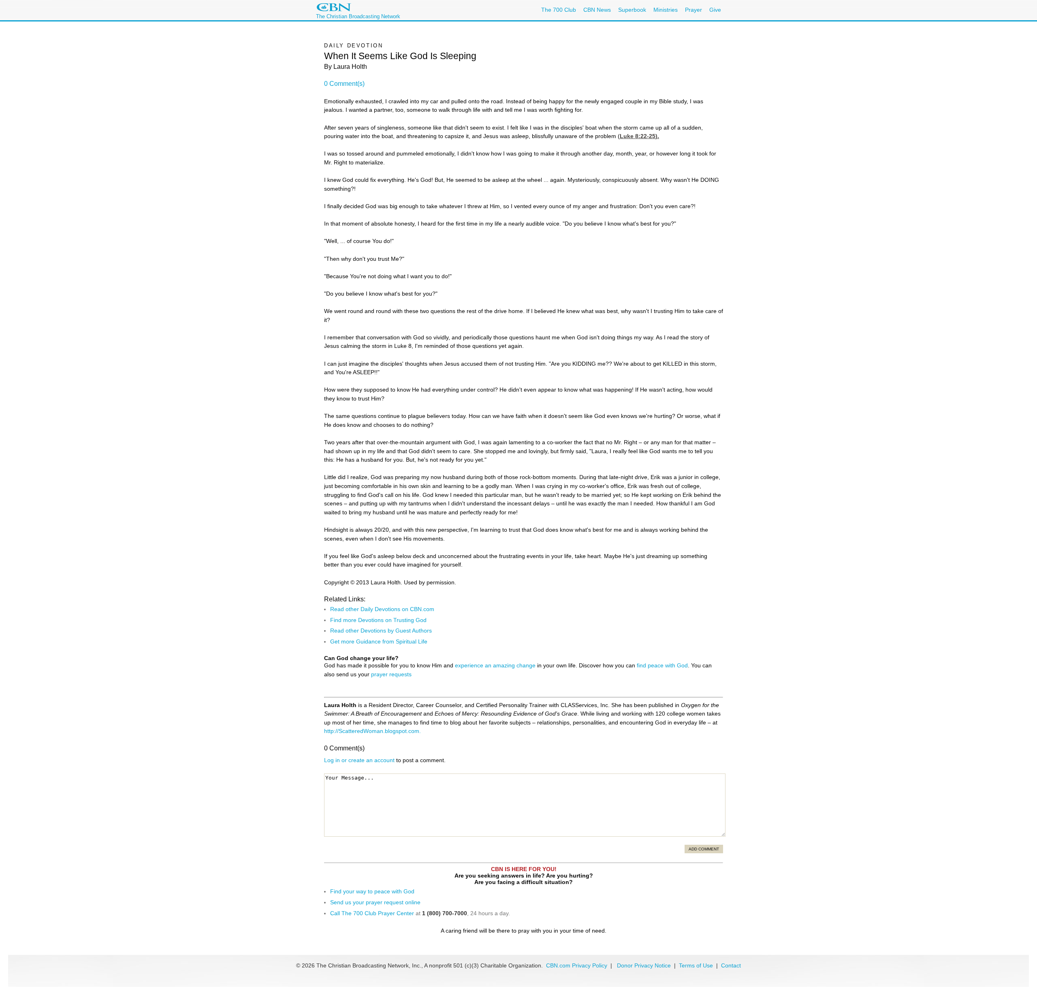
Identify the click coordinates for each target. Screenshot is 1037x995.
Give (715, 9)
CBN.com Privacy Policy (576, 965)
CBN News (597, 9)
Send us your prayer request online (375, 902)
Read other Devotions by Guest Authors (381, 630)
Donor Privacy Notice (644, 965)
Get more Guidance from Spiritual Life (378, 641)
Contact (731, 965)
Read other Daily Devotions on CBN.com (382, 609)
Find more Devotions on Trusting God (378, 620)
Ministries (665, 9)
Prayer (693, 9)
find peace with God (662, 665)
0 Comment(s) (344, 83)
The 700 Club (558, 9)
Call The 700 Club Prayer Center (372, 913)
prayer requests (391, 674)
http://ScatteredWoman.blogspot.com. (372, 731)
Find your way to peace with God (372, 891)
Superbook (632, 9)
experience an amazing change (495, 665)
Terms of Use (697, 965)
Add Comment (704, 849)
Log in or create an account (359, 760)
